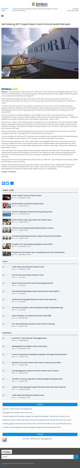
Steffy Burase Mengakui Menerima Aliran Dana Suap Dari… (34, 299)
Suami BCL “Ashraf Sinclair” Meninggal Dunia (29, 338)
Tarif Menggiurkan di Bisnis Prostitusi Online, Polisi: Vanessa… (36, 371)
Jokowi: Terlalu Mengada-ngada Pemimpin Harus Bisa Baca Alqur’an (39, 387)
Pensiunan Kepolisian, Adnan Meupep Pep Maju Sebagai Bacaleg (37, 308)
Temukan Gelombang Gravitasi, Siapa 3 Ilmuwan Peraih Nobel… (37, 236)
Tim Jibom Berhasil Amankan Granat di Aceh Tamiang (33, 324)
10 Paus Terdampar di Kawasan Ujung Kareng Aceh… (32, 212)
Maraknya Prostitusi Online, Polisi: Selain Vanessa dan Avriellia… (37, 363)
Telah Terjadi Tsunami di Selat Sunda (26, 196)
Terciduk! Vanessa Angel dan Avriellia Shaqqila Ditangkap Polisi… (37, 379)
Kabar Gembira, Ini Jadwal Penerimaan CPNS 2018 (31, 316)
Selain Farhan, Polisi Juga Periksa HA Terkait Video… (32, 220)
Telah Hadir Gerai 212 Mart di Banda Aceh (28, 267)
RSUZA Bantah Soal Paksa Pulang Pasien (28, 204)
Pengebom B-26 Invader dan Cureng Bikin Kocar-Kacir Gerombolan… (39, 252)
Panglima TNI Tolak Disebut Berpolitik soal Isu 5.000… (32, 244)
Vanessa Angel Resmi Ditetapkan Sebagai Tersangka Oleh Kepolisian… (40, 354)
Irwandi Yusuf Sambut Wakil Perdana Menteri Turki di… (33, 228)
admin (16, 198)
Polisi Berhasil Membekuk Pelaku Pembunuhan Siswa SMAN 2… (36, 291)
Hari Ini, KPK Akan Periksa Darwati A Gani (28, 275)
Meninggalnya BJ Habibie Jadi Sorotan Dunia (29, 346)
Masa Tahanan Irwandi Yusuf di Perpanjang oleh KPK (32, 283)
